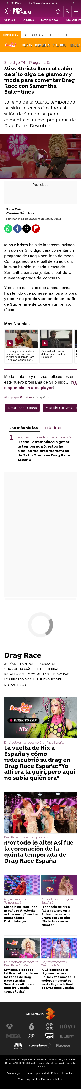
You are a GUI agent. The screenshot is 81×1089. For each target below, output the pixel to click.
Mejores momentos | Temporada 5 (44, 437)
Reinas (27, 45)
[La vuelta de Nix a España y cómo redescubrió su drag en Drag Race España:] (40, 718)
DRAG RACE (62, 674)
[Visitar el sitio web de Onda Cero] (49, 1036)
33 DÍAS (9, 21)
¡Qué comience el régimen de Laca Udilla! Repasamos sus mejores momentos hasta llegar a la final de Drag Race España (58, 979)
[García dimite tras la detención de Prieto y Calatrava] (56, 339)
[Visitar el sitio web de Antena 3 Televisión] (13, 1026)
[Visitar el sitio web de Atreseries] (31, 1036)
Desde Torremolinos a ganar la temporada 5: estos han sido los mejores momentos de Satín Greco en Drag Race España (44, 451)
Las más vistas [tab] (23, 428)
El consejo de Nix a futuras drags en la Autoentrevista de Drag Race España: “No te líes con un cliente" (56, 916)
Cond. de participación (31, 1079)
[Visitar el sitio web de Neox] (49, 1026)
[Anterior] (7, 3)
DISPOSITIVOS (15, 685)
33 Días (16, 3)
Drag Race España (22, 408)
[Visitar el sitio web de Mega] (13, 1036)
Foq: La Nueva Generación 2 (40, 3)
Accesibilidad (55, 1079)
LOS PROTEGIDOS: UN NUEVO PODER (33, 680)
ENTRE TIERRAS (47, 669)
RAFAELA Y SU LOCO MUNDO (26, 674)
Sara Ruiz (14, 209)
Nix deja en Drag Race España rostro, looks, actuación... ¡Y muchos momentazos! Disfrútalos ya (21, 914)
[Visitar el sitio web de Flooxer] (63, 1046)
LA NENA (28, 21)
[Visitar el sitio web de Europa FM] (67, 1036)
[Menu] (76, 11)
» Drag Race (41, 397)
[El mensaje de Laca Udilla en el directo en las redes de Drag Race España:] (22, 948)
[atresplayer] (58, 11)
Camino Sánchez (20, 213)
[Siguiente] (74, 3)
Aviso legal (13, 1073)
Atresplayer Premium (18, 397)
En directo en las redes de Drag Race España (34, 743)
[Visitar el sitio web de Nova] (67, 1026)
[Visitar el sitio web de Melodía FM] (18, 1046)
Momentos (42, 45)
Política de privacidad (36, 1073)
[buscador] (67, 11)
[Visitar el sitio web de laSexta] (31, 1026)
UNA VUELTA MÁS (17, 669)
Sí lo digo (59, 45)
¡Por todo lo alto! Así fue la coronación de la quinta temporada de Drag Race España (39, 852)
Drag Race (22, 656)
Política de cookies (62, 1073)
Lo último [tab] (52, 428)
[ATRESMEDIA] (40, 1014)
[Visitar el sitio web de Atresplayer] (40, 1046)
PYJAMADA (49, 21)
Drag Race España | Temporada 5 (26, 837)
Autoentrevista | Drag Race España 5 (58, 901)
